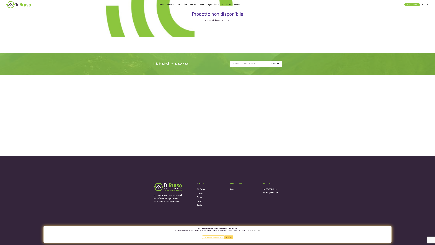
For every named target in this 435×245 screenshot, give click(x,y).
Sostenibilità (182, 4)
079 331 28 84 (271, 189)
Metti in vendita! (412, 4)
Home (162, 4)
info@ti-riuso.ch (272, 193)
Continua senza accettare (213, 237)
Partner (201, 4)
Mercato (193, 4)
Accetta (229, 237)
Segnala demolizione (215, 4)
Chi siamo (170, 4)
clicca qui (227, 20)
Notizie (228, 4)
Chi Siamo (201, 189)
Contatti (237, 4)
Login (232, 189)
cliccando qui (255, 230)
